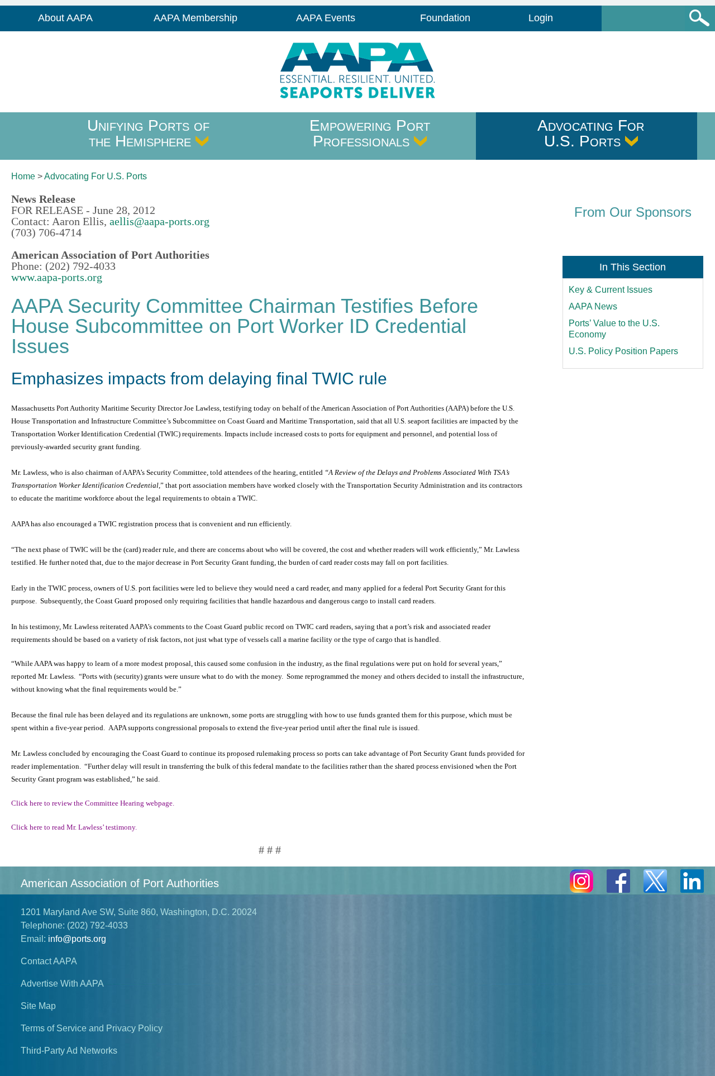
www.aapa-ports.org (56, 277)
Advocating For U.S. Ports (590, 133)
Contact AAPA (49, 961)
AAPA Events (325, 17)
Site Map (38, 1006)
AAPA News (593, 306)
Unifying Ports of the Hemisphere (148, 133)
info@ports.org (77, 939)
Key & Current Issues (610, 289)
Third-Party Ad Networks (69, 1050)
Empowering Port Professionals (369, 133)
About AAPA (65, 17)
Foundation (445, 17)
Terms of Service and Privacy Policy (92, 1028)
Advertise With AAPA (62, 983)
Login (540, 17)
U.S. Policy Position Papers (623, 351)
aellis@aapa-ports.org (159, 221)
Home (23, 176)
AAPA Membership (195, 17)
